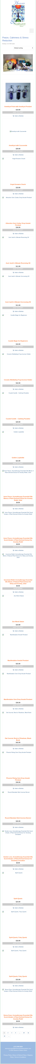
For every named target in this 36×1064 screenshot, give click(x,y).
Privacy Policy (8, 1055)
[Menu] (31, 30)
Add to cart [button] (18, 112)
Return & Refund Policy (19, 1055)
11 (28, 1032)
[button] (18, 116)
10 (24, 1032)
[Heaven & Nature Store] (18, 14)
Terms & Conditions (20, 1057)
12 (4, 1036)
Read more (18, 588)
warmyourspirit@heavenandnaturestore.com (18, 1048)
